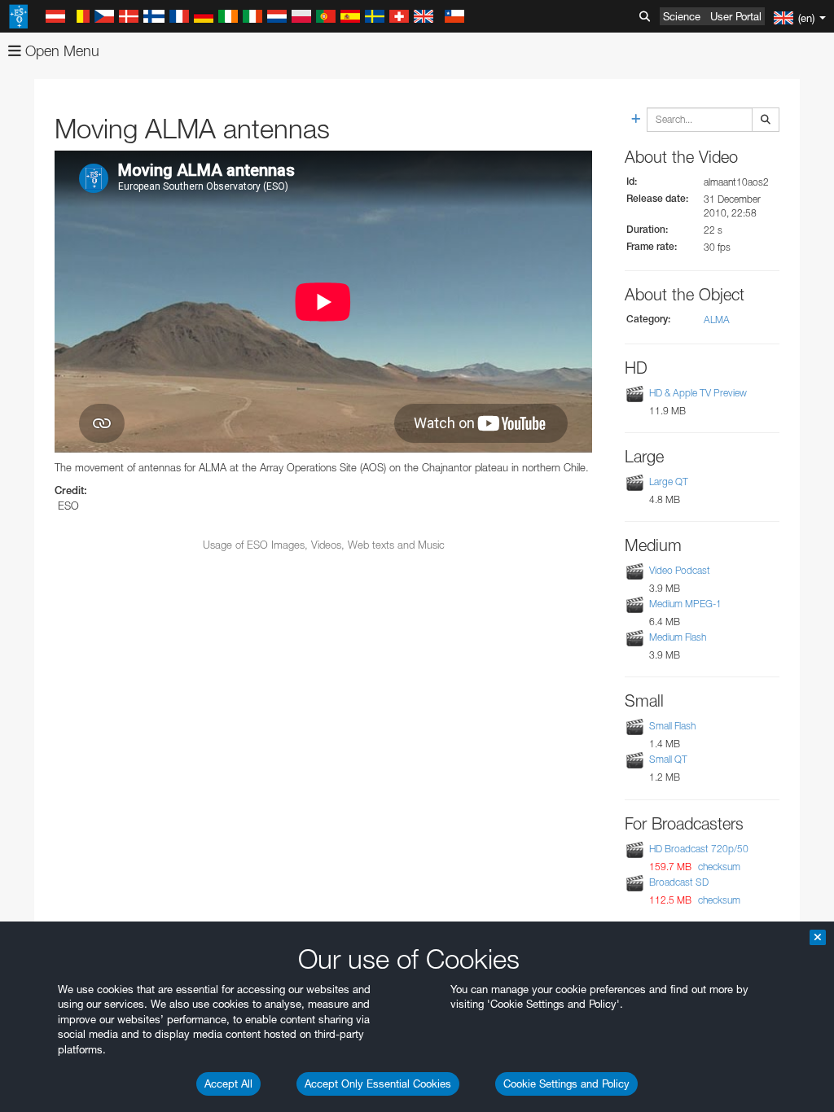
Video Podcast (679, 570)
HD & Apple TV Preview (698, 393)
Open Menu (60, 50)
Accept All (228, 1083)
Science (681, 16)
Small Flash (672, 726)
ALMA (717, 319)
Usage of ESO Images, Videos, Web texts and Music (324, 544)
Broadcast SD (679, 882)
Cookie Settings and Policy (566, 1083)
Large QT (668, 481)
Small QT (668, 759)
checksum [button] (718, 866)
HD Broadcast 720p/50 (698, 849)
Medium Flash (677, 637)
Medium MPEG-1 (685, 604)
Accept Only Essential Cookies (378, 1083)
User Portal (736, 16)
